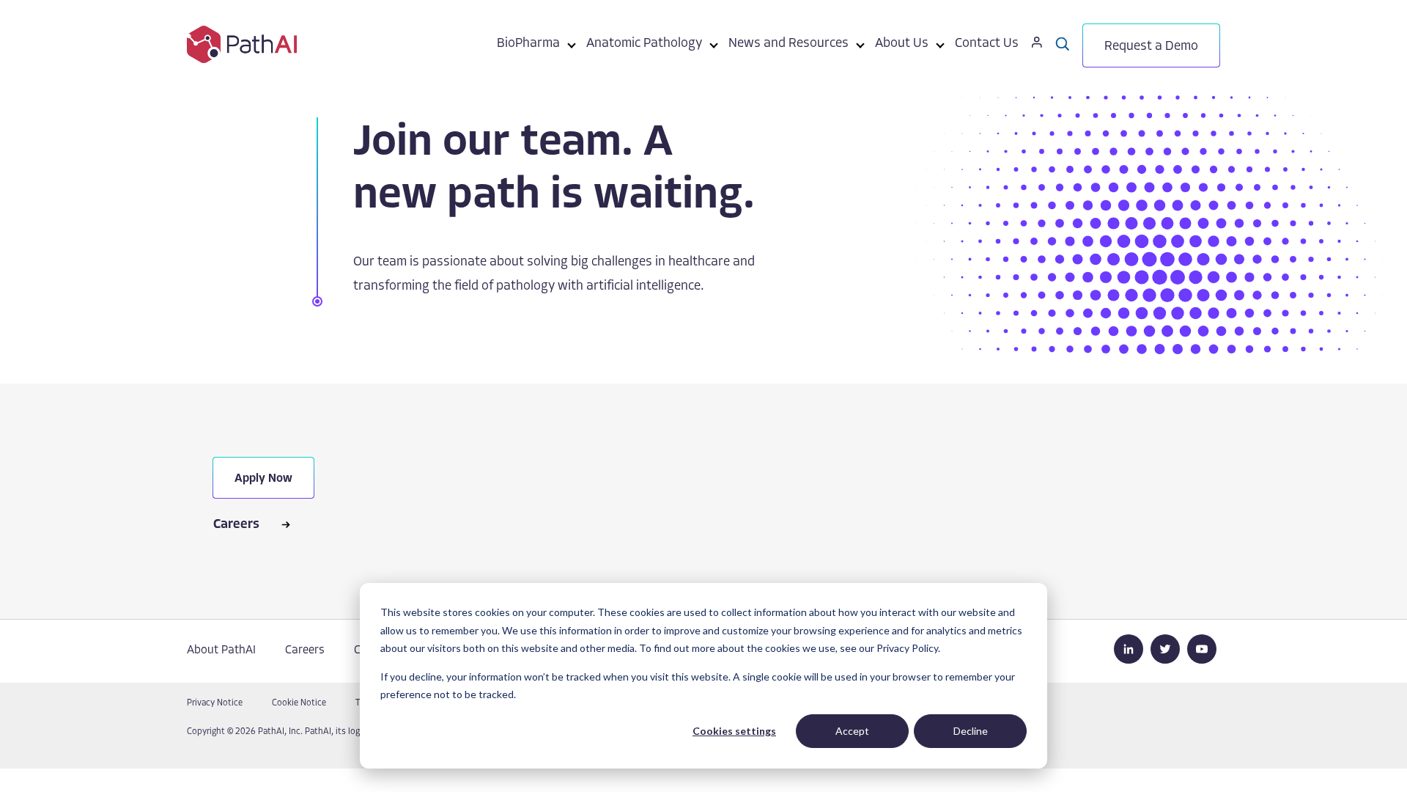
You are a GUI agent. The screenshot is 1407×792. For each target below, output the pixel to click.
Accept (852, 731)
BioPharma (528, 44)
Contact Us (987, 44)
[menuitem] (528, 46)
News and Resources (788, 44)
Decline (970, 731)
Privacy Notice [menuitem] (215, 703)
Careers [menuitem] (305, 650)
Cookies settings (734, 731)
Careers (236, 525)
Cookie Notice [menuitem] (299, 703)
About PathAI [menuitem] (221, 650)
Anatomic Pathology (644, 44)
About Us (901, 44)
